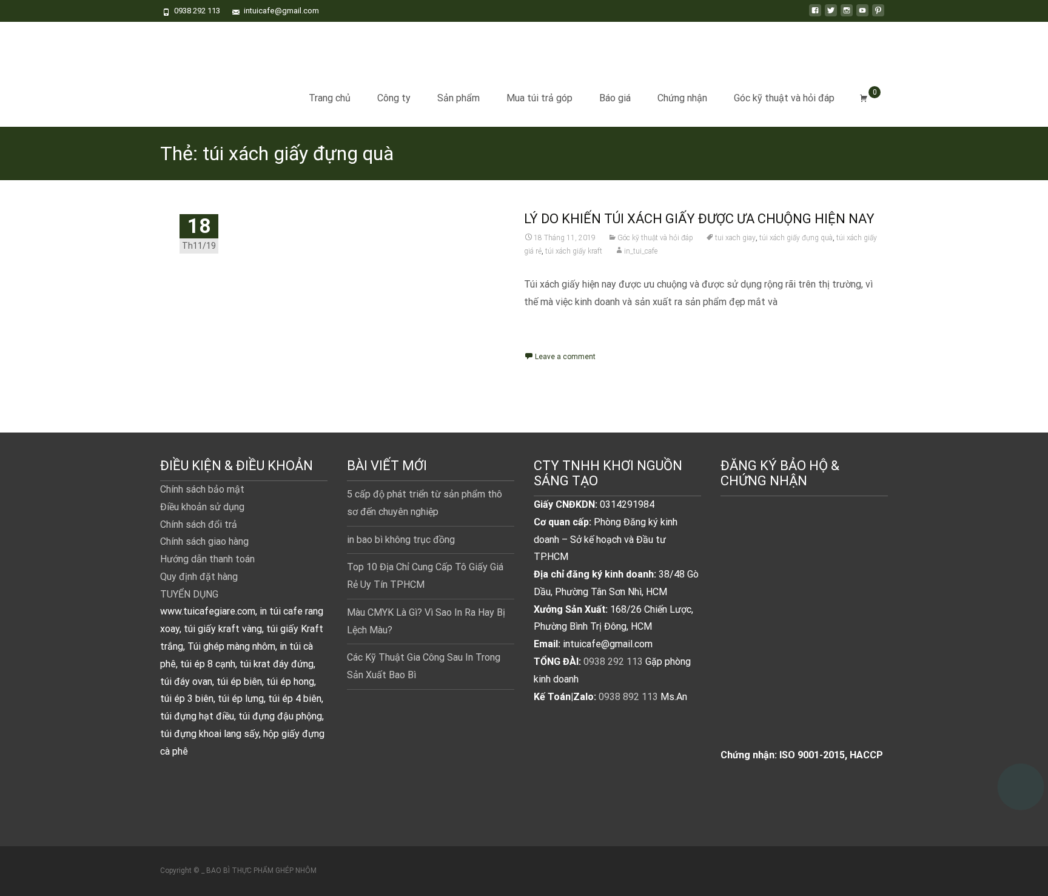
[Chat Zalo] (1021, 781)
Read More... (553, 341)
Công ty (394, 98)
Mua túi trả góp (539, 98)
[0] (863, 98)
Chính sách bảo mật (202, 489)
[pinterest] (878, 15)
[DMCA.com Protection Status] (804, 635)
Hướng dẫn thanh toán (207, 559)
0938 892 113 (628, 696)
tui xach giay (735, 238)
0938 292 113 (613, 661)
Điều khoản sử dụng (202, 507)
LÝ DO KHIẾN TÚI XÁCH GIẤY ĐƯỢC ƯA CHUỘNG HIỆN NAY (699, 218)
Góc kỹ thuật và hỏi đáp (784, 98)
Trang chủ (330, 98)
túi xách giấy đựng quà (796, 238)
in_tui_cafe (640, 251)
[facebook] (815, 15)
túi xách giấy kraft (573, 251)
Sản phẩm (458, 98)
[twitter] (831, 15)
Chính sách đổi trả (198, 524)
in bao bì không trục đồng (401, 539)
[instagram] (847, 15)
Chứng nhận (682, 98)
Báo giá (615, 98)
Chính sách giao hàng (204, 541)
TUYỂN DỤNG (189, 594)
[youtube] (862, 15)
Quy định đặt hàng (199, 576)
